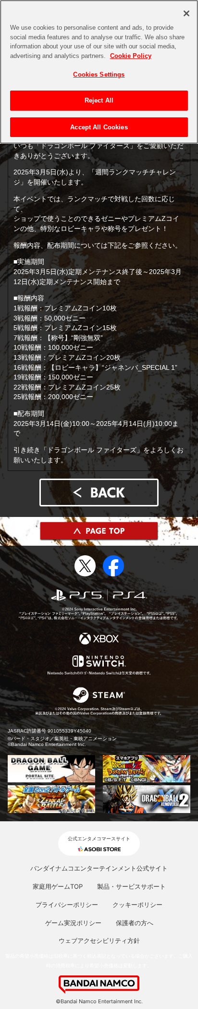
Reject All (99, 100)
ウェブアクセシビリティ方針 (99, 940)
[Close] (186, 13)
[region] (99, 72)
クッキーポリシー (137, 904)
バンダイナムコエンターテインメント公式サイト (99, 868)
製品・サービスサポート (131, 886)
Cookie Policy (130, 55)
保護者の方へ (134, 923)
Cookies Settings (98, 74)
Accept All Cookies (98, 127)
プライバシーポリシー (67, 904)
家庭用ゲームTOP (58, 886)
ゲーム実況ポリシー (73, 923)
